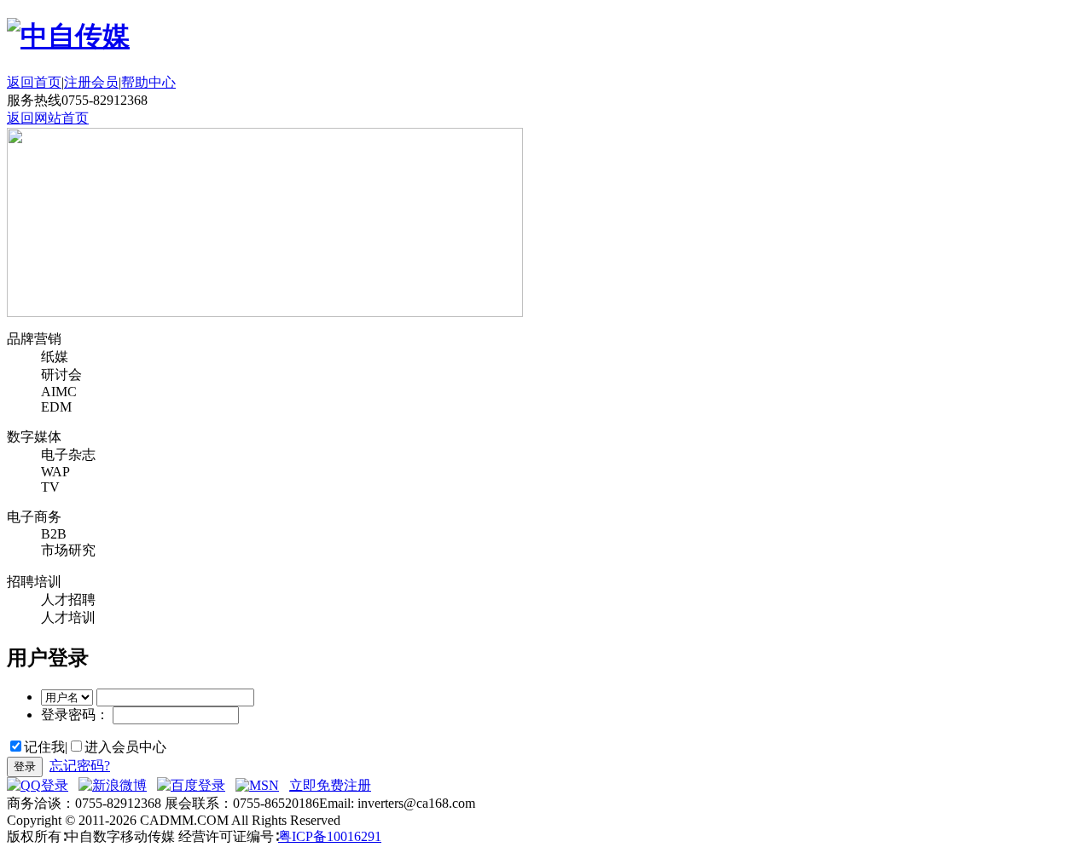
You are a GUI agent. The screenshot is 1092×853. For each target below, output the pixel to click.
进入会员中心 (125, 747)
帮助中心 (148, 82)
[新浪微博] (112, 785)
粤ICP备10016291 (329, 836)
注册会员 (91, 82)
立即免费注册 (330, 785)
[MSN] (257, 785)
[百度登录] (191, 785)
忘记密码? (79, 765)
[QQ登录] (37, 785)
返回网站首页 (48, 118)
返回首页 (34, 82)
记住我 (44, 747)
